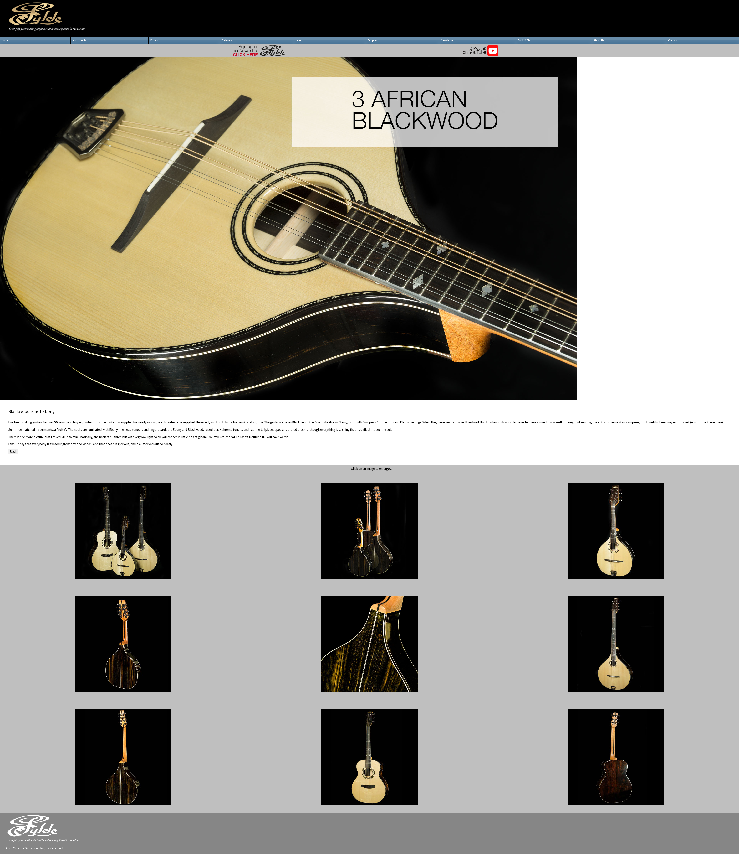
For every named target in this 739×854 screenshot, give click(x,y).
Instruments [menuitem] (79, 40)
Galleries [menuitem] (227, 40)
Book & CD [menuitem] (524, 40)
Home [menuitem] (5, 40)
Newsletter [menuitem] (447, 40)
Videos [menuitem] (300, 40)
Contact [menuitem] (672, 40)
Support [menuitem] (372, 40)
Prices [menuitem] (154, 40)
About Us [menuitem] (599, 40)
